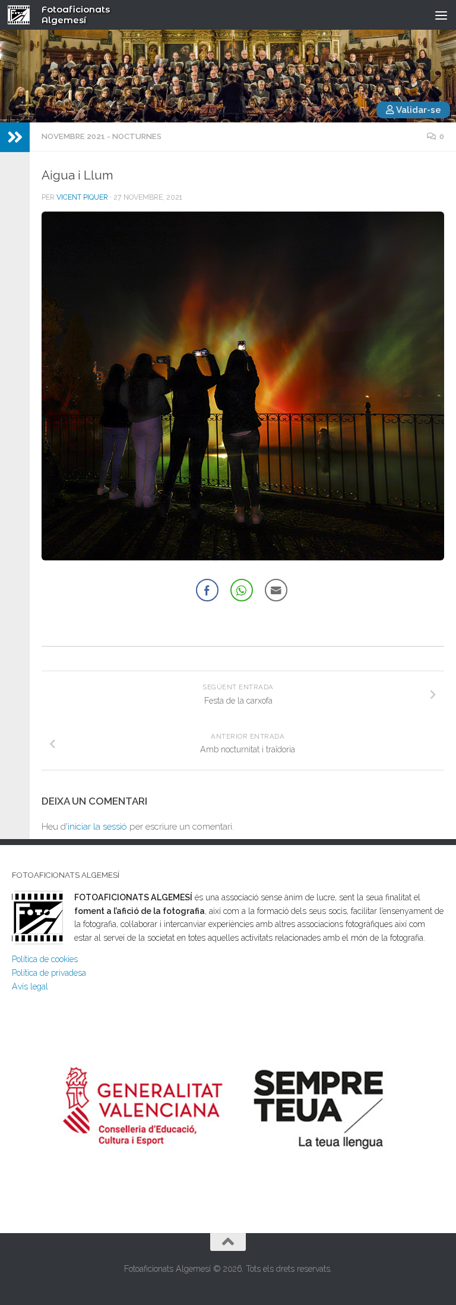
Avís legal (30, 986)
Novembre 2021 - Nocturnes (102, 136)
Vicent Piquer (82, 197)
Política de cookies (45, 959)
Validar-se (417, 110)
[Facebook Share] (207, 590)
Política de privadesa (49, 973)
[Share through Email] (276, 590)
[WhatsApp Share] (241, 590)
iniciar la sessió (97, 826)
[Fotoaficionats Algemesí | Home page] (22, 14)
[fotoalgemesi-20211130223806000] (243, 557)
